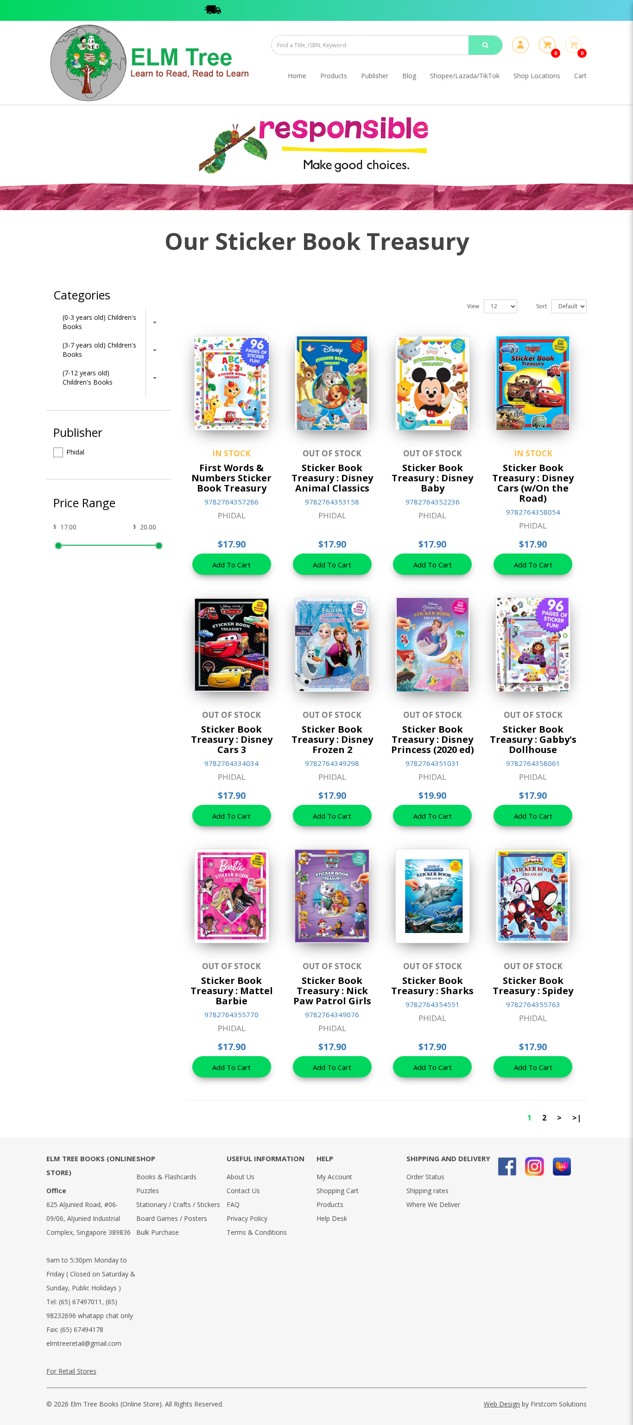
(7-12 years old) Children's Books (88, 377)
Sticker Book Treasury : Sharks (432, 985)
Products (329, 1204)
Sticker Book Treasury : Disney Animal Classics (332, 477)
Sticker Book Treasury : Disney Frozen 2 (332, 739)
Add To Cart (231, 564)
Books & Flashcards (166, 1176)
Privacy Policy (247, 1218)
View (473, 306)
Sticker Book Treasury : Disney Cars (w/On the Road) (533, 482)
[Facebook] (507, 1166)
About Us (240, 1176)
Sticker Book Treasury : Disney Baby (432, 477)
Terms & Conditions (257, 1232)
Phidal (75, 452)
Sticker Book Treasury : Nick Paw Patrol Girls (332, 990)
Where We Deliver (433, 1204)
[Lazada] (561, 1166)
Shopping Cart (337, 1190)
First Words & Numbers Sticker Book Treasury (231, 477)
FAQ (233, 1204)
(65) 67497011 (80, 1301)
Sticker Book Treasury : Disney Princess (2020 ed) (432, 739)
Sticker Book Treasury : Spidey (533, 985)
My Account (334, 1176)
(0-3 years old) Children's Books (99, 322)
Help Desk (331, 1218)
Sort (541, 306)
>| (576, 1118)
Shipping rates (427, 1190)
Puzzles (147, 1190)
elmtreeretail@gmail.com (83, 1343)
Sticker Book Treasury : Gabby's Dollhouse (533, 739)
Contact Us (243, 1190)
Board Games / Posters (171, 1218)
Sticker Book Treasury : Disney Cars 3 (231, 739)
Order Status (425, 1176)
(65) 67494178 (81, 1329)
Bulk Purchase (157, 1232)
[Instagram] (534, 1166)
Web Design (502, 1404)
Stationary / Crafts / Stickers (178, 1204)
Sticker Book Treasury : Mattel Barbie (231, 990)
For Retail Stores (71, 1371)
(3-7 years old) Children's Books (99, 350)
